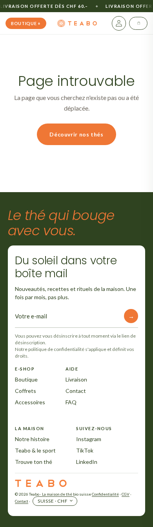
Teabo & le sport (35, 450)
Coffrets (25, 390)
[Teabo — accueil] (77, 23)
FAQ (71, 402)
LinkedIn (86, 461)
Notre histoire (32, 439)
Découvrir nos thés (76, 134)
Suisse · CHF (53, 501)
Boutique (26, 379)
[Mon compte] (119, 23)
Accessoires (30, 402)
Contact (76, 390)
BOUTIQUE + (26, 23)
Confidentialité (105, 494)
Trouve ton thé (33, 461)
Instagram (88, 439)
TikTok (84, 450)
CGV (125, 494)
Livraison (76, 379)
